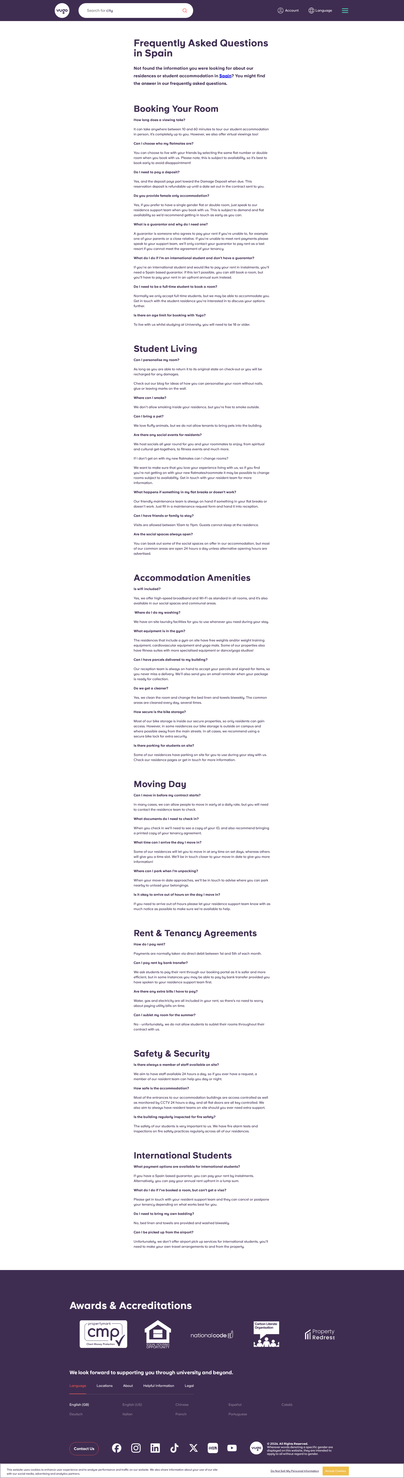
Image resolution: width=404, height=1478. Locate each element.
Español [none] (235, 1405)
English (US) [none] (132, 1405)
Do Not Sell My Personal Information (295, 1471)
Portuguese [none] (238, 1414)
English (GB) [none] (79, 1405)
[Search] (185, 10)
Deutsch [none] (76, 1414)
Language (77, 1386)
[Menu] (345, 10)
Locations (105, 1386)
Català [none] (287, 1405)
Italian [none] (127, 1414)
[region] (202, 1470)
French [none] (181, 1414)
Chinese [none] (182, 1405)
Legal (189, 1386)
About (128, 1386)
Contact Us (84, 1448)
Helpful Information (158, 1386)
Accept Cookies (335, 1471)
